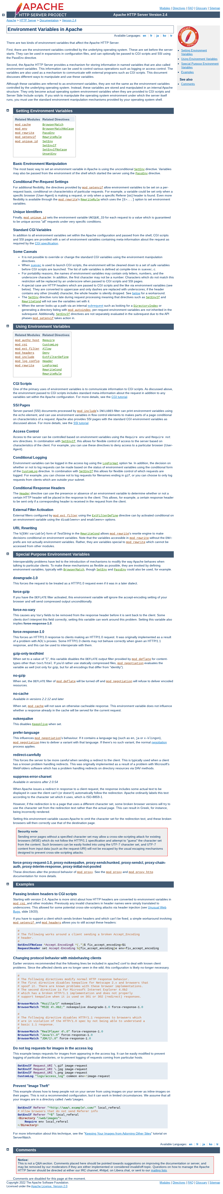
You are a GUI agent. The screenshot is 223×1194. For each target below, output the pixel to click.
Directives (179, 8)
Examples (187, 72)
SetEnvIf (49, 145)
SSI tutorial (80, 423)
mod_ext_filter (27, 348)
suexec (36, 265)
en (144, 35)
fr (151, 35)
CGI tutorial (119, 397)
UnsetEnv (49, 154)
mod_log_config (27, 361)
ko (164, 35)
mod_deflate (141, 659)
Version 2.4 (69, 20)
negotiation (159, 742)
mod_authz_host (27, 340)
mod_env (21, 128)
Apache (11, 20)
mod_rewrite (24, 133)
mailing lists (159, 1170)
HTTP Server (28, 20)
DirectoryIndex (145, 306)
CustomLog (50, 344)
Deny (45, 353)
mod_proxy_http (141, 872)
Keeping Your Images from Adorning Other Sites (118, 1133)
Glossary (201, 8)
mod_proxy (85, 872)
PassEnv (48, 133)
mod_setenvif (25, 137)
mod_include (24, 357)
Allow (46, 348)
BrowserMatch (52, 124)
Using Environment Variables (199, 59)
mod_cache (23, 124)
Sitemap (214, 8)
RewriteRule (52, 137)
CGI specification (46, 243)
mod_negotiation (130, 663)
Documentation (49, 20)
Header (47, 361)
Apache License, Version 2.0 (49, 1186)
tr (171, 35)
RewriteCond (31, 301)
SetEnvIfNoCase (54, 149)
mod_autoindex (79, 310)
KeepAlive (40, 724)
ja (157, 35)
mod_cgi (21, 344)
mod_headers (24, 353)
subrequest (95, 305)
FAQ (190, 8)
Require (48, 340)
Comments (188, 84)
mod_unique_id (26, 141)
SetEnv (47, 141)
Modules (165, 8)
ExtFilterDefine (55, 357)
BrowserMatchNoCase (58, 128)
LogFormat (50, 365)
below (136, 293)
